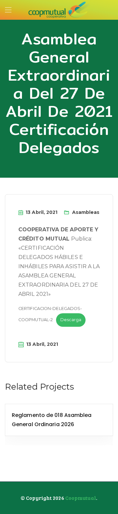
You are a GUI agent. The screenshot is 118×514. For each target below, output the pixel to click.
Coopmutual (80, 497)
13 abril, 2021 (41, 212)
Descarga (71, 319)
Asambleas (86, 212)
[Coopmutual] (59, 10)
